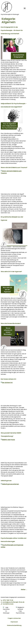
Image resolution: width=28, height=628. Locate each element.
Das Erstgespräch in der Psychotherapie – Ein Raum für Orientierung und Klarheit (12, 30)
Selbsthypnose (6, 481)
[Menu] (24, 8)
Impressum (14, 622)
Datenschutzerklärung (14, 625)
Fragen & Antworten (14, 618)
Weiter (24, 589)
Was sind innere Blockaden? (11, 323)
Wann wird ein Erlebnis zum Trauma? (14, 167)
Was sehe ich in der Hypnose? (11, 271)
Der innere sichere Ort (8, 379)
